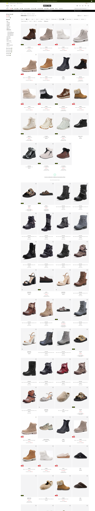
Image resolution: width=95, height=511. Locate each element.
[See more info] (46, 51)
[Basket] (88, 5)
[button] (80, 15)
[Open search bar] (75, 8)
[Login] (80, 5)
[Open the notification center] (82, 6)
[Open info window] (91, 1)
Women (7, 5)
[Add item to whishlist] (36, 25)
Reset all (46, 21)
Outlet (8, 3)
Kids (14, 5)
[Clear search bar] (88, 8)
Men (11, 5)
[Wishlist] (85, 5)
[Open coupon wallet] (77, 5)
